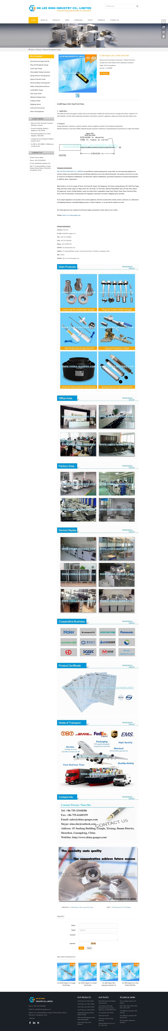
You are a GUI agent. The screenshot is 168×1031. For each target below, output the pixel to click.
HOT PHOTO (104, 997)
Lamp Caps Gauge (36, 68)
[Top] (163, 37)
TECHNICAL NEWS (127, 997)
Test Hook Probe (104, 1015)
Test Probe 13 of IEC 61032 (85, 1010)
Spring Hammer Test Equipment (40, 75)
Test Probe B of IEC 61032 (85, 1001)
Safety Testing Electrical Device (39, 86)
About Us (44, 20)
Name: (73, 925)
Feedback (101, 20)
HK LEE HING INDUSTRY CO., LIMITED (70, 171)
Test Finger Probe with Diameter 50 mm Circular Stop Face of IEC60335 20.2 (107, 1008)
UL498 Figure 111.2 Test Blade (121, 907)
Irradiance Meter (35, 100)
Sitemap (31, 1018)
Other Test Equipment (37, 111)
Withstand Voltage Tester (38, 97)
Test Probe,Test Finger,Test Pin (39, 61)
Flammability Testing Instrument (40, 72)
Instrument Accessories (37, 108)
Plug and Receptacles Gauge (51, 49)
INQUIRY (105, 73)
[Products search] (137, 6)
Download (78, 20)
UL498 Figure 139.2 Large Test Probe (81, 907)
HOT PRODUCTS (84, 997)
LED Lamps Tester (36, 93)
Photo (90, 20)
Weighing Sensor (35, 104)
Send (81, 948)
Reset (89, 948)
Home (33, 20)
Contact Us (114, 20)
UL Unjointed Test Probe (106, 1012)
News (67, 20)
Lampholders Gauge (36, 90)
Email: (74, 930)
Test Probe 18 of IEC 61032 (85, 1007)
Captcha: (73, 943)
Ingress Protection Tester (38, 79)
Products (56, 20)
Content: (73, 935)
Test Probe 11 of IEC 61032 (85, 1004)
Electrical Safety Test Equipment (40, 83)
